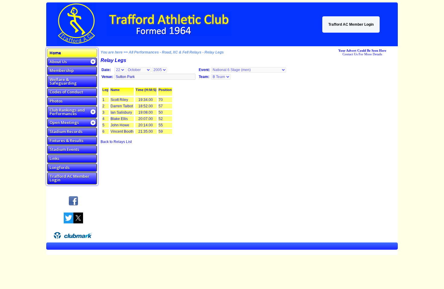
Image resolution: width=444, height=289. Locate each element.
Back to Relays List (116, 142)
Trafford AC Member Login (351, 24)
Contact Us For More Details (362, 54)
